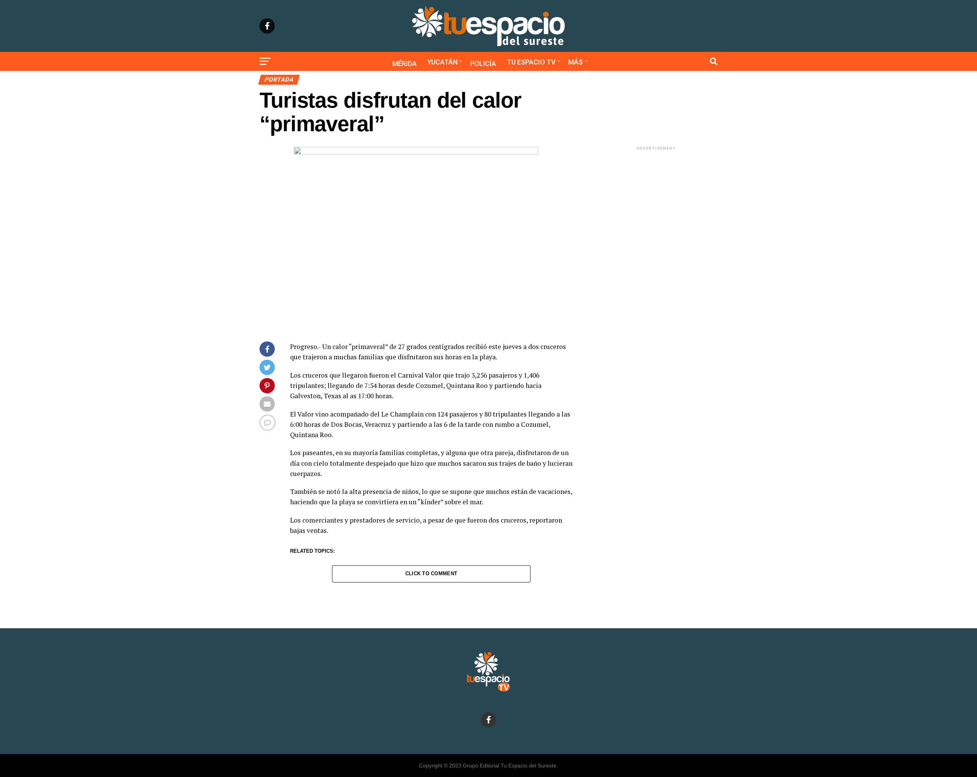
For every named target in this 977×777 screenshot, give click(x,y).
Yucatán (442, 62)
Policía (483, 64)
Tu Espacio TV (531, 62)
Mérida (404, 64)
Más (575, 62)
